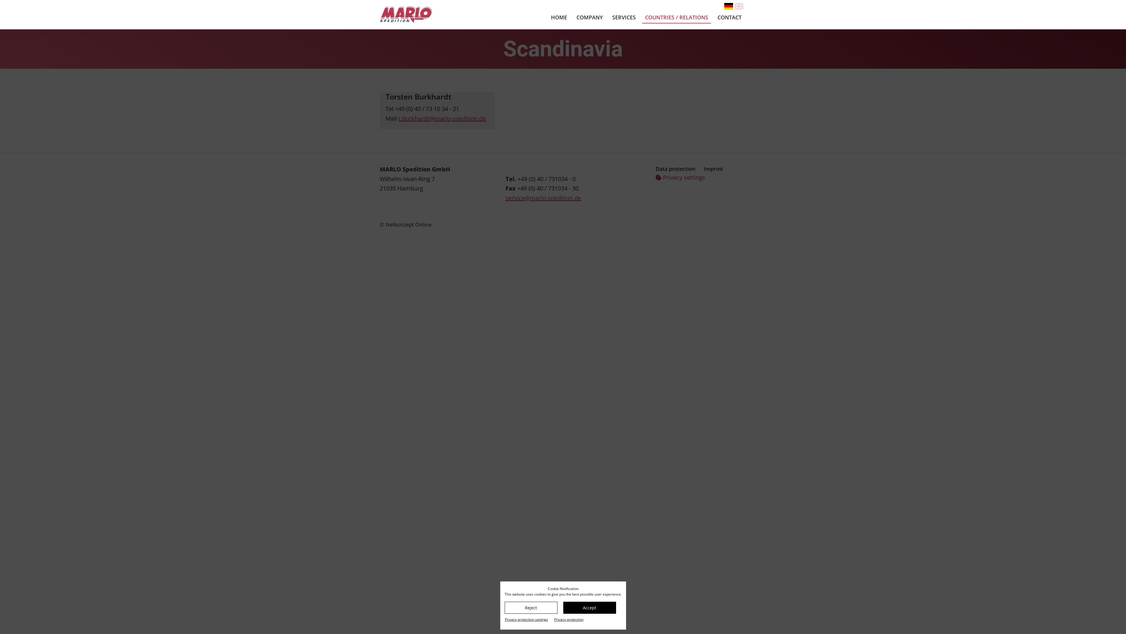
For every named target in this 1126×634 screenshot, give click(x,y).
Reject (531, 608)
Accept (589, 608)
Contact (730, 17)
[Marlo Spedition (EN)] (434, 14)
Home (559, 17)
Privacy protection (569, 619)
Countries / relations (676, 17)
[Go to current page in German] (728, 6)
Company (589, 17)
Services (624, 17)
